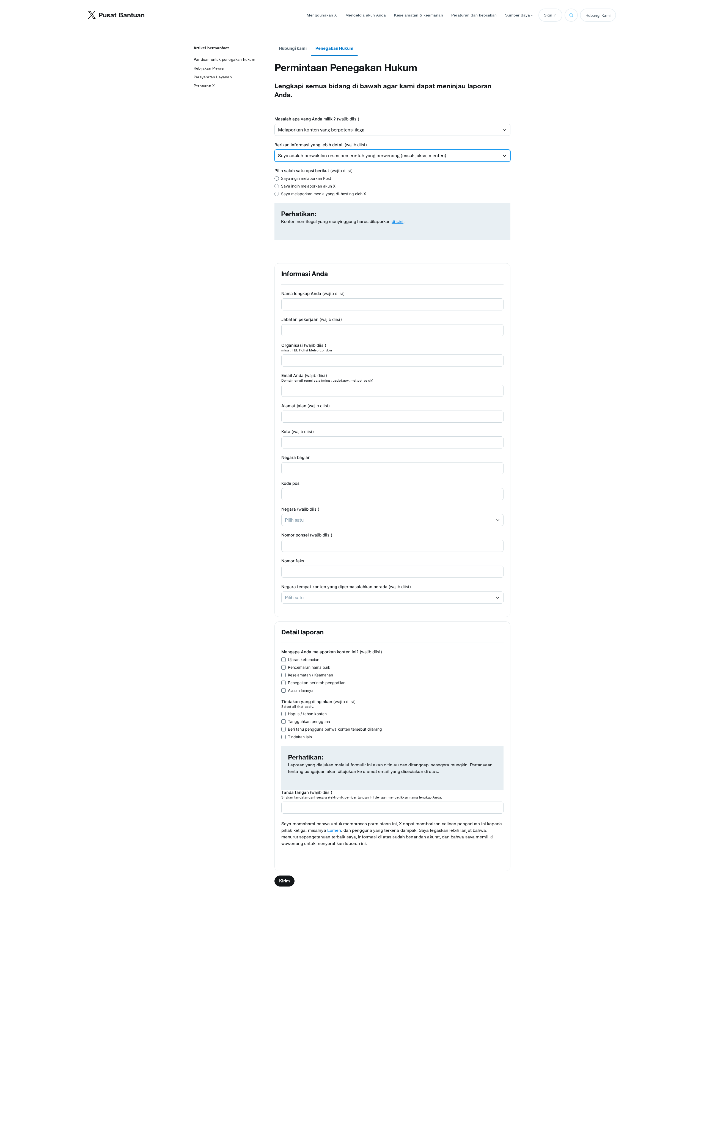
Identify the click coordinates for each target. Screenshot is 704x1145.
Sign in (550, 15)
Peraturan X (204, 85)
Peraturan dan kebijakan (474, 15)
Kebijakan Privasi (209, 68)
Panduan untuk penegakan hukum (224, 59)
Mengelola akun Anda (365, 15)
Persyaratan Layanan (213, 77)
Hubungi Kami (597, 15)
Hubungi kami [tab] (293, 48)
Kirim (284, 880)
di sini (397, 221)
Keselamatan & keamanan (418, 15)
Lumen (334, 830)
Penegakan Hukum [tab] (334, 48)
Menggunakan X (322, 15)
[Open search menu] (571, 15)
